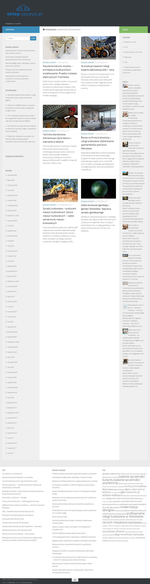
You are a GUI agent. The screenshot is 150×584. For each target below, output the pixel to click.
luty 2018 (10, 398)
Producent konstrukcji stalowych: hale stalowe (17, 515)
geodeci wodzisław (121, 501)
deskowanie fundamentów (129, 495)
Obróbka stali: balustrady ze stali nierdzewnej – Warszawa (22, 526)
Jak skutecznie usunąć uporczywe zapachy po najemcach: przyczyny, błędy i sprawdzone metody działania (20, 128)
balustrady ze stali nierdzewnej (126, 483)
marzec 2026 (11, 200)
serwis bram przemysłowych (134, 526)
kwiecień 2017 (12, 443)
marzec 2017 (11, 448)
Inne (126, 47)
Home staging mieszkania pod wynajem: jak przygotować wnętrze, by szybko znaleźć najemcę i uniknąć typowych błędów (20, 118)
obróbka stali (118, 510)
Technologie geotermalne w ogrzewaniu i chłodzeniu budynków (74, 537)
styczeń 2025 (12, 211)
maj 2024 (10, 226)
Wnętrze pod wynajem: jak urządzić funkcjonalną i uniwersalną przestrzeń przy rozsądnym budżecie (133, 118)
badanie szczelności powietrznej (121, 481)
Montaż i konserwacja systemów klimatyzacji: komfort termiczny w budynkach (134, 175)
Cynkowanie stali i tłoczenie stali (13, 519)
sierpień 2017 (12, 423)
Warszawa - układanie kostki (109, 538)
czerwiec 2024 (12, 221)
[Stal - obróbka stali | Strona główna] (24, 10)
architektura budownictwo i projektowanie (135, 474)
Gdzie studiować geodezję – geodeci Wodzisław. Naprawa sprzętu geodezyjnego (96, 209)
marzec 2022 (11, 256)
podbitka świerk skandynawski (114, 514)
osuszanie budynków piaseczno (133, 510)
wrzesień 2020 (12, 347)
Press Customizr (27, 582)
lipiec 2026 (11, 180)
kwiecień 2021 (12, 312)
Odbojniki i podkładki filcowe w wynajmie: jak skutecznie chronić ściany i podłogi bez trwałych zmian (20, 108)
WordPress (11, 582)
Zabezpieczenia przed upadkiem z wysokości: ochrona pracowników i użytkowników (17, 78)
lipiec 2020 (11, 357)
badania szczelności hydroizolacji (110, 477)
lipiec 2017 (11, 428)
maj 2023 (10, 241)
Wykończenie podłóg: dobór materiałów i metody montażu (72, 477)
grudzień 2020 (12, 332)
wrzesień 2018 (12, 387)
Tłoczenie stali (135, 528)
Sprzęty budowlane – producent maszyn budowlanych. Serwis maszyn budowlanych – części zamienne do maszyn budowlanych (59, 216)
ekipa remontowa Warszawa (128, 498)
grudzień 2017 (12, 403)
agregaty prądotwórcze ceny (113, 474)
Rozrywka (128, 57)
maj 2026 (10, 190)
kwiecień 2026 (12, 195)
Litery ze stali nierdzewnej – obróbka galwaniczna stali (20, 501)
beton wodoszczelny (119, 486)
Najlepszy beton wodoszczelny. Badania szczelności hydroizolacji (74, 541)
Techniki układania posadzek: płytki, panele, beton (69, 533)
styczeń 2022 (12, 266)
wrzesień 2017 (12, 418)
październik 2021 (13, 281)
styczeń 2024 (12, 231)
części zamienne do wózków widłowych (121, 494)
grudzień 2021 (12, 271)
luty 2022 (10, 261)
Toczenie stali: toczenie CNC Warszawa (15, 523)
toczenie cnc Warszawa (119, 528)
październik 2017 (13, 413)
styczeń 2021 (12, 327)
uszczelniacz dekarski (113, 531)
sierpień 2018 (12, 393)
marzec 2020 (11, 377)
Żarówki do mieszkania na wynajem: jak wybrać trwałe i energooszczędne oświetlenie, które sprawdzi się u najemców (20, 139)
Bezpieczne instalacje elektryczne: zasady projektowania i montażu (75, 481)
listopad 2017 (12, 408)
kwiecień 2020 (12, 372)
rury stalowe (123, 526)
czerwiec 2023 (12, 236)
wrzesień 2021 (12, 286)
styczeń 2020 (12, 382)
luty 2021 (10, 322)
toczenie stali (129, 528)
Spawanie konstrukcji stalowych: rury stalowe (17, 477)
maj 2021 (10, 307)
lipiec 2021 (11, 296)
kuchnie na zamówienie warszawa (124, 504)
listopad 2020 (12, 337)
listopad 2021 (12, 276)
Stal (126, 62)
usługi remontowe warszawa (128, 534)
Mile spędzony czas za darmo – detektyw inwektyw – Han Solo (135, 307)
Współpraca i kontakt (13, 24)
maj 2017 (10, 438)
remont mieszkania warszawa (122, 522)
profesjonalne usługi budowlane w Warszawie (123, 514)
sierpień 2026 (12, 175)
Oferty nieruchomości (59, 517)
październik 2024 (13, 216)
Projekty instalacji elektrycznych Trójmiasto (131, 519)
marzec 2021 (11, 317)
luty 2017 (10, 453)
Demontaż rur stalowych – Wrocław (14, 498)
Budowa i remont (49, 63)
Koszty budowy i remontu (133, 52)
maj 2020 (10, 367)
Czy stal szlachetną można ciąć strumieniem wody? (19, 481)
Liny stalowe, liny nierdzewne (12, 474)
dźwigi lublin (111, 498)
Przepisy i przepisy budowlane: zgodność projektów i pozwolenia (74, 474)
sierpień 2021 (12, 291)
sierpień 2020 (12, 352)
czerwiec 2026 (12, 185)
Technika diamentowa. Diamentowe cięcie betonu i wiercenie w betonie (57, 138)
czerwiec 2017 (12, 433)
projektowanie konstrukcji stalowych (111, 519)
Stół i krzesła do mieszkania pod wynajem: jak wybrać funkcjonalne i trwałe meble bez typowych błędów (133, 230)
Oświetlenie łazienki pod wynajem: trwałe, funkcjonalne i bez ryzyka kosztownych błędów (20, 97)
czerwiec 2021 (12, 302)
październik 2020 (13, 342)
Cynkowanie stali (115, 492)
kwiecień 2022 (12, 251)
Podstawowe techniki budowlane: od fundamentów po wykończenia (133, 285)
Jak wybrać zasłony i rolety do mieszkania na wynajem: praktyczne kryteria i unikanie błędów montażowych (133, 365)
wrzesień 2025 (12, 205)
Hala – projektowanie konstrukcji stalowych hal (18, 511)
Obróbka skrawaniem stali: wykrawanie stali (17, 530)
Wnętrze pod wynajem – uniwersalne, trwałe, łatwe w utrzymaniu (132, 70)
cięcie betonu (119, 489)
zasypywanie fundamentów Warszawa (118, 541)
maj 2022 (10, 246)
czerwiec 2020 (12, 362)
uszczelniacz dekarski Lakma (132, 532)
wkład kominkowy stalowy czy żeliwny (126, 538)
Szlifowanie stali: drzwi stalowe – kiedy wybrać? (18, 534)
